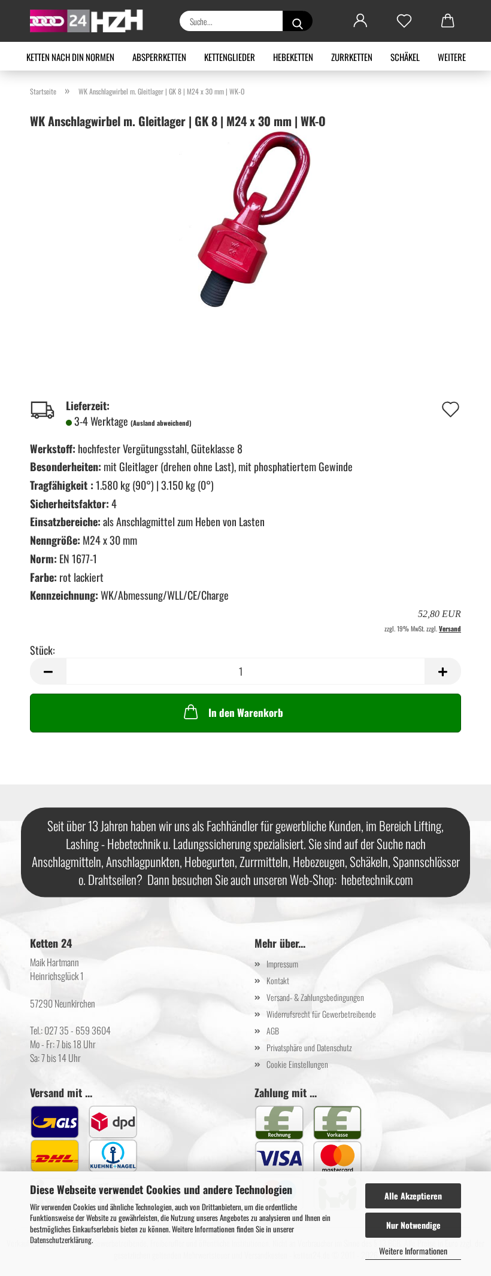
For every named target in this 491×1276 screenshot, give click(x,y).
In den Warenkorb (245, 712)
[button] (360, 21)
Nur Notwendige (413, 1225)
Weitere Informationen (413, 1250)
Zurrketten (351, 56)
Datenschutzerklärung (61, 1240)
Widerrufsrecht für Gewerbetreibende (321, 1014)
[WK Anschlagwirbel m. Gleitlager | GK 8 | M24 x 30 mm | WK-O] (245, 217)
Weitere (452, 56)
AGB (272, 1030)
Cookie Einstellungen (297, 1064)
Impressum (282, 963)
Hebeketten (293, 56)
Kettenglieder (229, 56)
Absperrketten (159, 56)
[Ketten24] (91, 21)
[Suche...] (298, 21)
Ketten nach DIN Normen (70, 56)
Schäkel (405, 56)
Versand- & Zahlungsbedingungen (315, 997)
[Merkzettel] (404, 21)
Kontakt (277, 980)
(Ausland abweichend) (161, 423)
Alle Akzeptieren (413, 1195)
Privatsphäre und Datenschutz (309, 1047)
